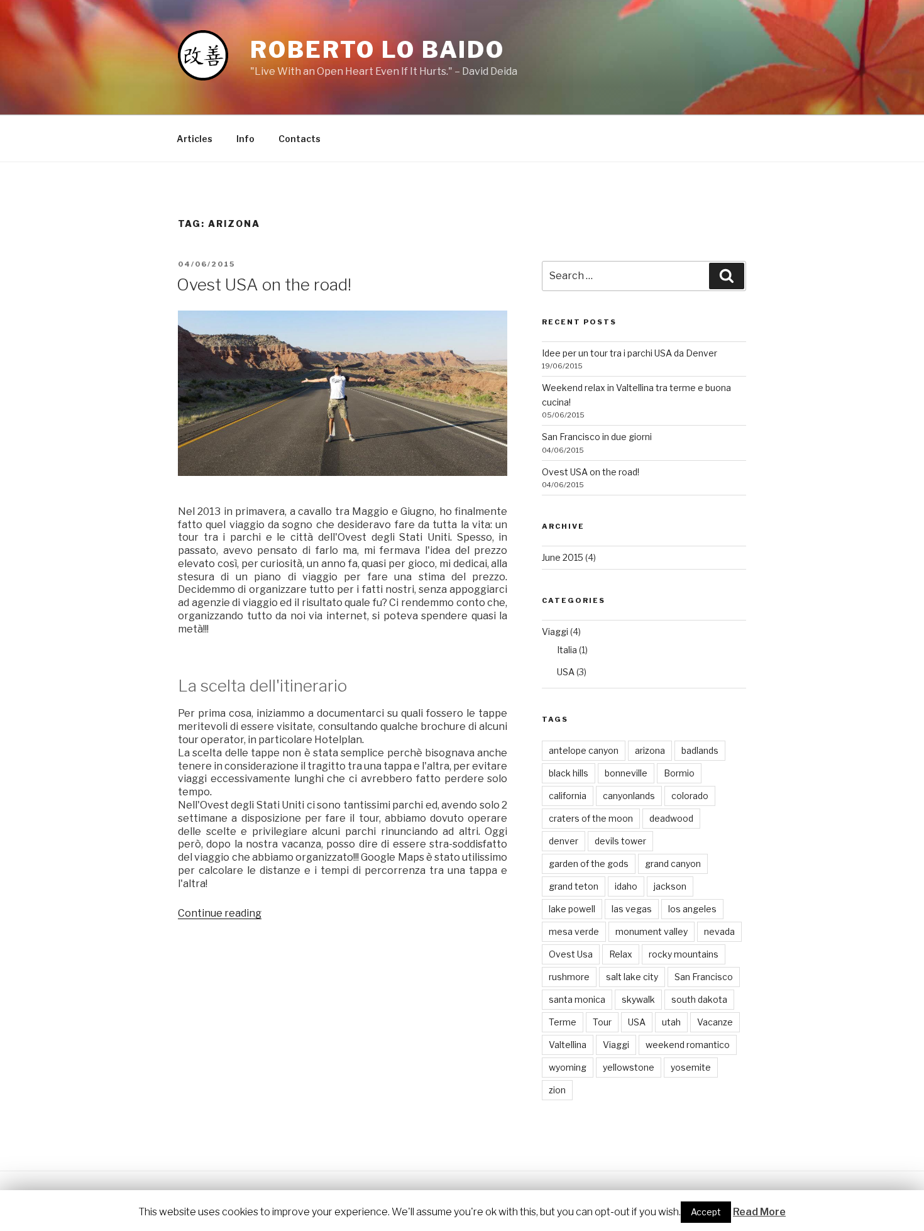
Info (245, 138)
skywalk (638, 999)
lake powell (572, 908)
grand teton (573, 886)
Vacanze (715, 1022)
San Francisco (703, 976)
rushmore (569, 976)
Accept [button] (706, 1211)
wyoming (567, 1067)
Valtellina (567, 1044)
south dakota (699, 999)
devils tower (620, 841)
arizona (650, 750)
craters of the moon (591, 818)
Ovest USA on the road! (264, 284)
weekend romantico (688, 1044)
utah (671, 1022)
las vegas (632, 908)
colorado (689, 795)
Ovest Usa (571, 954)
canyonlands (629, 795)
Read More (759, 1212)
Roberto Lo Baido (377, 49)
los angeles (692, 908)
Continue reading (219, 913)
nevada (719, 931)
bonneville (626, 773)
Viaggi (555, 631)
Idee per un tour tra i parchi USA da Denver (629, 353)
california (567, 795)
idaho (626, 886)
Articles (194, 138)
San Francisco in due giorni (597, 436)
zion (557, 1090)
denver (563, 841)
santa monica (577, 999)
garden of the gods (589, 863)
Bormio (679, 773)
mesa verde (574, 931)
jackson (670, 886)
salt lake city (632, 976)
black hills (568, 773)
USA (566, 671)
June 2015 (562, 557)
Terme (562, 1022)
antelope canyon (584, 750)
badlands (699, 750)
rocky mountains (683, 954)
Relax (620, 954)
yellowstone (628, 1067)
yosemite (691, 1067)
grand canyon (673, 863)
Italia (567, 649)
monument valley (651, 931)
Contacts (299, 138)
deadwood (671, 818)
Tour (602, 1022)
